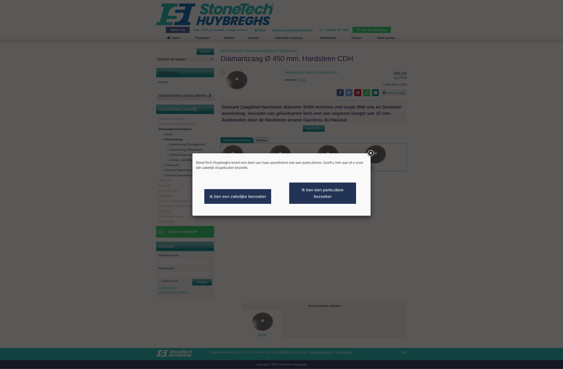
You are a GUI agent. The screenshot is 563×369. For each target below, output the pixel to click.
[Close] (371, 153)
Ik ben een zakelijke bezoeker (238, 196)
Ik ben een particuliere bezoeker (323, 193)
